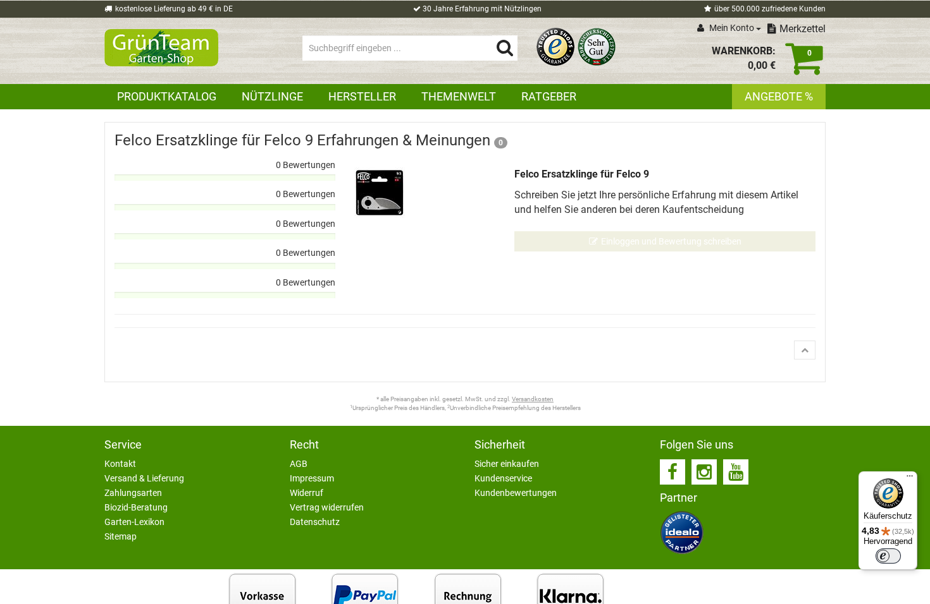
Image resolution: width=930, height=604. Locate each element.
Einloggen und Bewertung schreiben (671, 241)
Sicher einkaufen (506, 464)
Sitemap (120, 536)
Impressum (312, 478)
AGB (298, 464)
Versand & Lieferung (144, 478)
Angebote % (779, 96)
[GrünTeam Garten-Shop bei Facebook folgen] (672, 472)
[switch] (888, 556)
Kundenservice (503, 478)
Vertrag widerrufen (327, 507)
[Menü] (909, 478)
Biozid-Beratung (136, 507)
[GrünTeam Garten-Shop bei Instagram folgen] (704, 472)
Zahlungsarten (133, 493)
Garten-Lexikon (134, 522)
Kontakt (120, 464)
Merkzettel (802, 29)
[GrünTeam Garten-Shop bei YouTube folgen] (735, 472)
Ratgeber (548, 96)
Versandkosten (533, 399)
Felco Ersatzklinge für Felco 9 (581, 174)
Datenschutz (315, 522)
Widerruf (306, 493)
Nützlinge (272, 96)
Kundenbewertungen (515, 493)
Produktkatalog (166, 96)
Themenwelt (458, 96)
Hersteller (362, 96)
